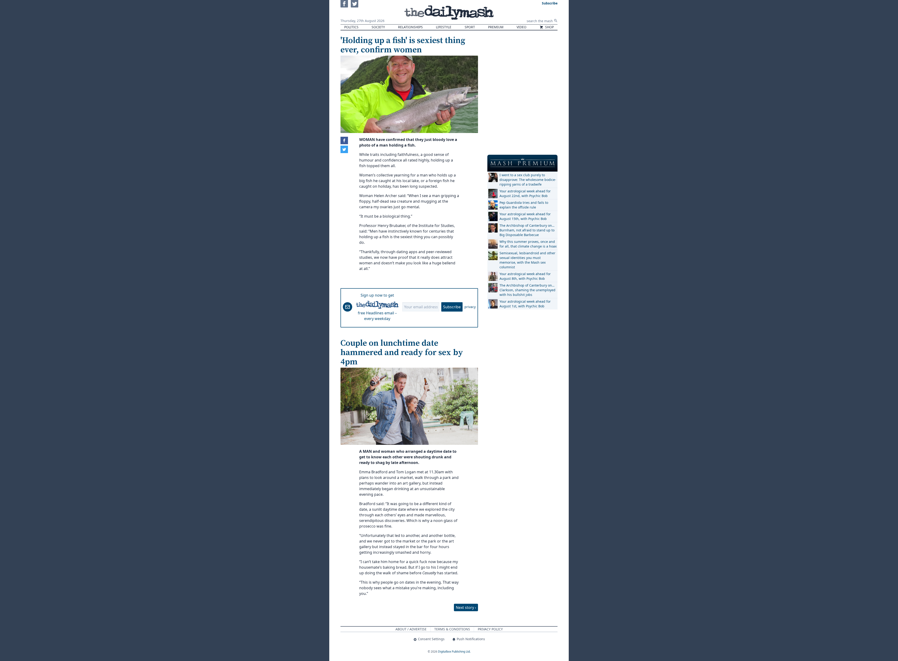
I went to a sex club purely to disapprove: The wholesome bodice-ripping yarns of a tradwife (528, 180)
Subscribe (452, 306)
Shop (549, 27)
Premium (495, 27)
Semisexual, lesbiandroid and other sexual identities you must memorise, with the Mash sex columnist (527, 260)
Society (378, 27)
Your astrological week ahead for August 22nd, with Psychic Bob (525, 193)
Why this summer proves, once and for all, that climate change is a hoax (528, 243)
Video (521, 27)
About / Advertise (411, 629)
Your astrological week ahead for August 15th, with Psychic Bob (525, 216)
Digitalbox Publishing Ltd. (454, 652)
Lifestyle (443, 27)
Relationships (410, 27)
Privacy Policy (490, 629)
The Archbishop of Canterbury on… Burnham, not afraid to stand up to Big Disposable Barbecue (527, 230)
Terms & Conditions (452, 629)
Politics (351, 27)
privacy (470, 307)
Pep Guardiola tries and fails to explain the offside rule (524, 204)
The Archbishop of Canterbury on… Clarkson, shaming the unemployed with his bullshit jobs (527, 290)
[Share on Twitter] (344, 149)
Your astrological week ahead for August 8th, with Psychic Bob (525, 276)
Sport (470, 27)
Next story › (466, 607)
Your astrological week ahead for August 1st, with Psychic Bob (525, 303)
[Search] (556, 20)
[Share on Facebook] (344, 140)
